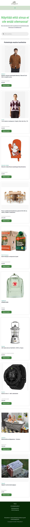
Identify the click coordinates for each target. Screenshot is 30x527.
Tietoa (15, 503)
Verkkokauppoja (15, 510)
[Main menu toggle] (15, 8)
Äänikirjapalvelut (15, 508)
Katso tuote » (6, 85)
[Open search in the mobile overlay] (15, 33)
